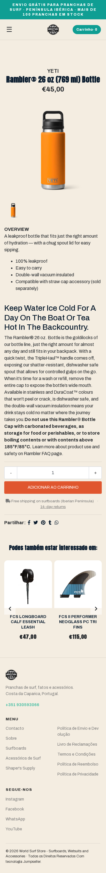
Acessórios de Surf (23, 758)
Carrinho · (86, 30)
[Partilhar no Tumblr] (50, 522)
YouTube (14, 829)
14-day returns (53, 507)
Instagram (15, 799)
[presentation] (10, 609)
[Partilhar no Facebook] (29, 522)
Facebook (15, 809)
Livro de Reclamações (77, 744)
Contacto (15, 728)
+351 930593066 (22, 705)
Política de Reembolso (77, 764)
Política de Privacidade (77, 774)
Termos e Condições (76, 754)
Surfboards (16, 748)
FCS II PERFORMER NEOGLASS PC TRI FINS (78, 622)
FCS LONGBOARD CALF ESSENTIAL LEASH (28, 622)
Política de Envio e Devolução (78, 731)
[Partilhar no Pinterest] (43, 522)
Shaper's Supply (20, 768)
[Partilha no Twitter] (35, 522)
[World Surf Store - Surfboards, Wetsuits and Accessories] (53, 29)
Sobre (11, 738)
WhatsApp (15, 819)
